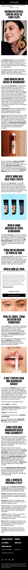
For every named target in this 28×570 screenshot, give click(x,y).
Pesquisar (17, 539)
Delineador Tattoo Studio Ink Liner (16, 467)
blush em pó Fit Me (19, 161)
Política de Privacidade (8, 287)
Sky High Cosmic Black (13, 165)
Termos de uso (17, 549)
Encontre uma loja (6, 546)
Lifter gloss (9, 340)
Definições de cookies (14, 291)
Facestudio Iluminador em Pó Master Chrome (13, 457)
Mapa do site (18, 542)
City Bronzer (23, 462)
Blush (4, 412)
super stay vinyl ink (13, 333)
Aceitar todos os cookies (14, 295)
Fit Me (3, 116)
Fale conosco (5, 542)
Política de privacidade (7, 549)
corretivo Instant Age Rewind (17, 122)
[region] (14, 285)
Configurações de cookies (7, 552)
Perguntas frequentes (7, 539)
